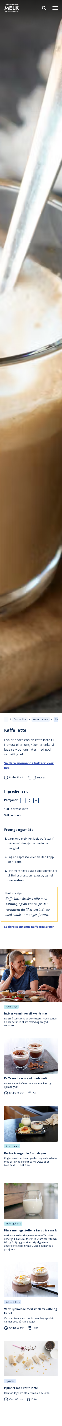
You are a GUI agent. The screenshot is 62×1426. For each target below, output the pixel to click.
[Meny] (54, 8)
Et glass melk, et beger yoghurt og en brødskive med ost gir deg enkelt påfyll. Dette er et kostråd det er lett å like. (30, 1159)
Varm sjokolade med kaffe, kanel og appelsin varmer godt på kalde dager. (30, 1315)
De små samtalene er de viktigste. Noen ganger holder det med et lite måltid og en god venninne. (30, 1019)
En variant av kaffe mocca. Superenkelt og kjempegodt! (27, 1082)
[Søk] (43, 8)
